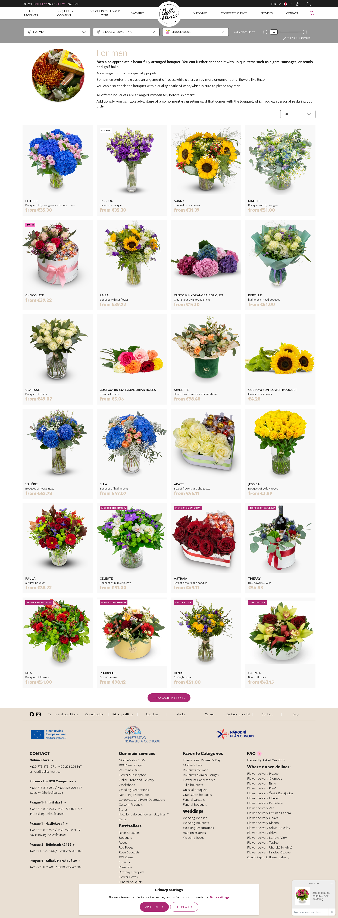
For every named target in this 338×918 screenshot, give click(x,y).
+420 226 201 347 (69, 766)
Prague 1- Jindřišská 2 (48, 802)
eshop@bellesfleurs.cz (45, 771)
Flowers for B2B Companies (53, 781)
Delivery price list (238, 714)
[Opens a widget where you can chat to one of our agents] (314, 898)
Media (180, 714)
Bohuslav (40, 3)
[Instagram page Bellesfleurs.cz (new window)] (38, 714)
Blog (296, 714)
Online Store (41, 760)
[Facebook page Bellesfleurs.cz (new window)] (32, 714)
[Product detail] (58, 160)
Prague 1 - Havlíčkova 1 (49, 823)
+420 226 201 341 (69, 830)
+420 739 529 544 (42, 851)
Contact (267, 714)
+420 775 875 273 (42, 809)
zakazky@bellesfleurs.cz (46, 792)
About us (152, 714)
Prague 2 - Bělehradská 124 (52, 844)
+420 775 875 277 (42, 830)
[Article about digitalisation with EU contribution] (76, 734)
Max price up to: (245, 32)
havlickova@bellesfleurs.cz (48, 835)
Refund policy (94, 714)
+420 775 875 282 (42, 787)
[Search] (312, 13)
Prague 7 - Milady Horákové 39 (55, 861)
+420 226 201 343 (70, 867)
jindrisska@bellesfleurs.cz (47, 813)
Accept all (154, 907)
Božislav (59, 3)
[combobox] (35, 32)
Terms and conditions (63, 714)
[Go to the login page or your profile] (298, 4)
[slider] (274, 32)
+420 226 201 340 (70, 851)
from (38, 210)
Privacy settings (123, 714)
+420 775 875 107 (42, 766)
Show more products (169, 698)
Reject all (184, 907)
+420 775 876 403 (42, 867)
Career (209, 714)
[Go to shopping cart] (308, 4)
